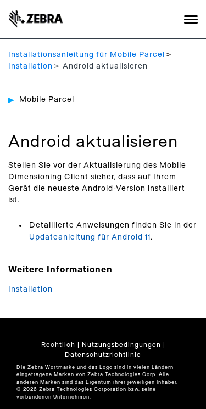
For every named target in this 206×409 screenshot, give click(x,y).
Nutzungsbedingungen (121, 345)
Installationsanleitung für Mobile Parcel (86, 55)
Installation (30, 66)
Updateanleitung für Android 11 (90, 237)
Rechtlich (58, 345)
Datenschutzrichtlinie (103, 354)
